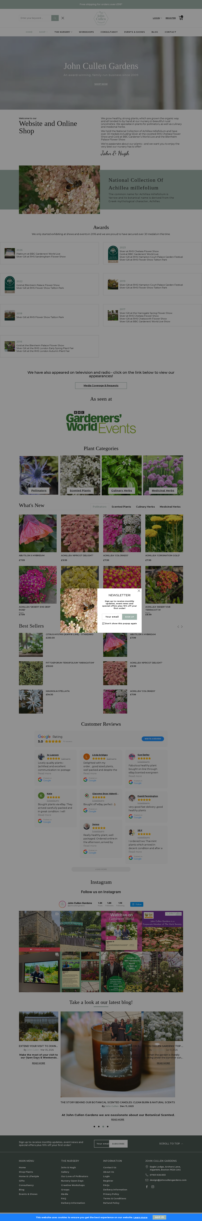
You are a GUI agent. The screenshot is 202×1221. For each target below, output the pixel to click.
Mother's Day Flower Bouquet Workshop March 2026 (28, 1210)
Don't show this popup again (121, 623)
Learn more (140, 1217)
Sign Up (129, 617)
